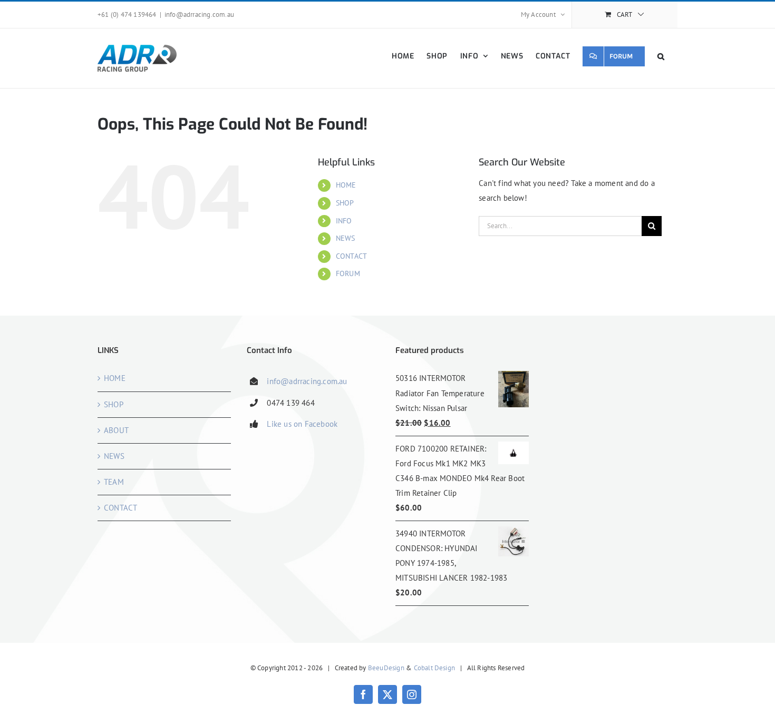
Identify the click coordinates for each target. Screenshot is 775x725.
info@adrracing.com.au (199, 14)
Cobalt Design (435, 667)
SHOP (345, 203)
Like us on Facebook (302, 424)
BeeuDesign (386, 667)
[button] (661, 56)
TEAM (114, 482)
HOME (346, 185)
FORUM (348, 273)
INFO (344, 221)
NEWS (345, 238)
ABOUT (116, 430)
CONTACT (351, 256)
